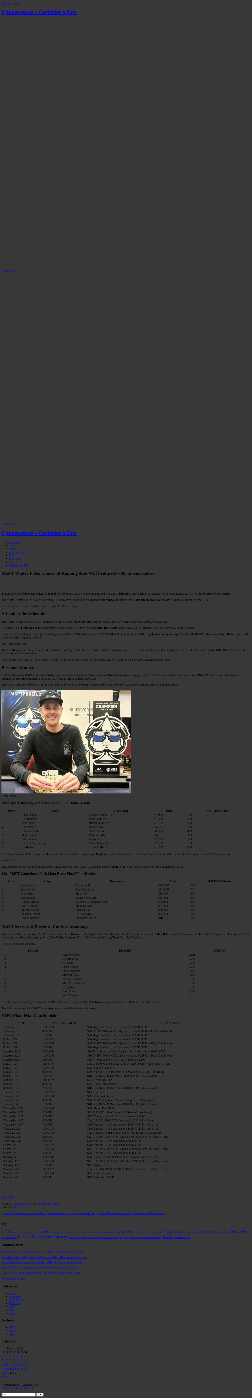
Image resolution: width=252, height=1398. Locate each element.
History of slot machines (104, 1232)
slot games (123, 1238)
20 (7, 1368)
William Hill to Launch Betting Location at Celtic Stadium (131, 1213)
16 (18, 1364)
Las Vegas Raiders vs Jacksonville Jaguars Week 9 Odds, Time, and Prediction (49, 1213)
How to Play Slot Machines (146, 1232)
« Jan (4, 1376)
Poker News (31, 1236)
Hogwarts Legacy (125, 1231)
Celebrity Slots (59, 1232)
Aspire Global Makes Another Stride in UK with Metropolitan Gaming (42, 1262)
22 (14, 1368)
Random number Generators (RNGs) (102, 1238)
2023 (12, 1330)
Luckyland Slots (205, 1231)
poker (12, 548)
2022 (12, 1334)
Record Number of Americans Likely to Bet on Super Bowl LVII (39, 1267)
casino (12, 545)
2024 (12, 1327)
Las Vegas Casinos (172, 1231)
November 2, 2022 (48, 1203)
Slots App (168, 1237)
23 (18, 1368)
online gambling (222, 1232)
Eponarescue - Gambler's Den (39, 12)
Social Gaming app (182, 1238)
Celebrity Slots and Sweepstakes (80, 1232)
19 (3, 1368)
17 (21, 1364)
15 (14, 1364)
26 (3, 1372)
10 (21, 1360)
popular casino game (77, 1238)
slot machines (134, 1238)
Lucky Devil (191, 1232)
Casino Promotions (39, 1231)
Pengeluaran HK (18, 565)
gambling (14, 542)
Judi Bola (14, 558)
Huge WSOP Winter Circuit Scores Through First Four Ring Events (41, 1272)
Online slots (237, 1231)
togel (12, 562)
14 (10, 1364)
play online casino (9, 1238)
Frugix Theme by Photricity (17, 1388)
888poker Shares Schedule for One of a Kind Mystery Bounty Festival (42, 1252)
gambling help (17, 552)
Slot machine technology (151, 1238)
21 (10, 1368)
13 (7, 1364)
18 (25, 1364)
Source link (8, 1197)
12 (3, 1364)
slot (11, 555)
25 (25, 1368)
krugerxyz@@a (23, 1203)
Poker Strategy (56, 1237)
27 (7, 1372)
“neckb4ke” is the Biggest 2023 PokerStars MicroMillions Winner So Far (44, 1257)
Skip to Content (10, 3)
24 (21, 1368)
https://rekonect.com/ (13, 1278)
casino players (19, 1232)
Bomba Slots (6, 1232)
